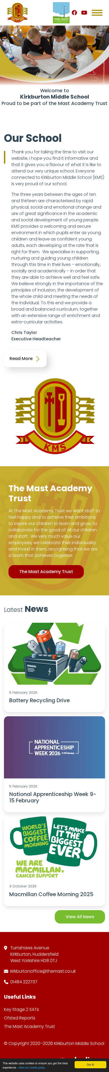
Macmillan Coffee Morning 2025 (51, 894)
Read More (22, 358)
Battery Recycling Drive (39, 700)
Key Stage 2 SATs (21, 1009)
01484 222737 (23, 982)
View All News (80, 917)
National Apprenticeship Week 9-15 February (52, 797)
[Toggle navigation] (97, 13)
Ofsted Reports (19, 1018)
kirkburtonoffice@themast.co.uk (43, 971)
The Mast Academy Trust (46, 572)
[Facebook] (74, 13)
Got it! (90, 1064)
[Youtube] (84, 13)
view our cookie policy (32, 1067)
